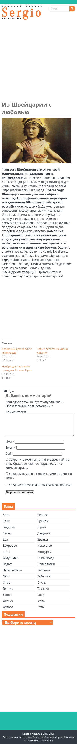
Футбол (8, 607)
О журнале (10, 558)
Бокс (6, 521)
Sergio (22, 13)
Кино (6, 552)
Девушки (43, 533)
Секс (6, 576)
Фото (41, 601)
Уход (40, 595)
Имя (10, 442)
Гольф (7, 533)
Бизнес (42, 515)
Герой (41, 527)
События (43, 576)
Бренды (43, 521)
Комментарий (16, 412)
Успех (7, 595)
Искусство (44, 546)
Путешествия (12, 570)
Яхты (40, 607)
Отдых (7, 564)
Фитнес (8, 601)
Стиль (41, 582)
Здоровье (10, 546)
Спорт (7, 582)
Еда (11, 391)
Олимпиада (45, 558)
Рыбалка (43, 570)
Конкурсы (44, 552)
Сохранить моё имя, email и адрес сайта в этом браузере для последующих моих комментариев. (38, 463)
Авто (6, 515)
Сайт (9, 453)
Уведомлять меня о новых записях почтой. (40, 485)
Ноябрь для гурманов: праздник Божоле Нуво (16, 368)
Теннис (8, 589)
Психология (46, 564)
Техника (43, 589)
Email (11, 448)
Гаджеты (9, 527)
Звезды (42, 539)
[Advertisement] (38, 60)
